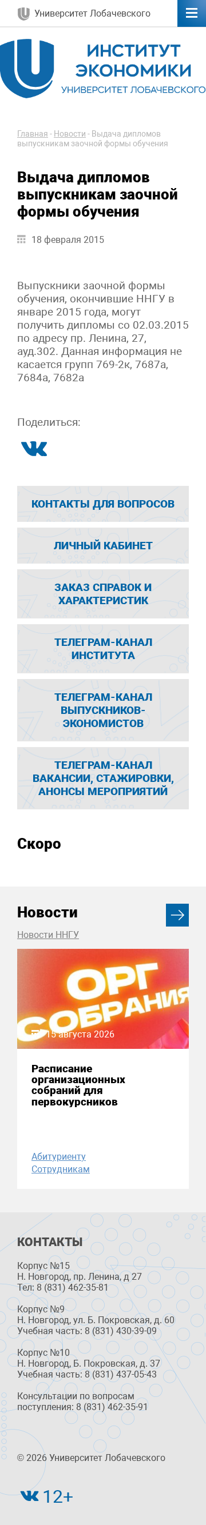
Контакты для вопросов (103, 503)
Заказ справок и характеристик (103, 594)
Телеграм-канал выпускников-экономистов (103, 710)
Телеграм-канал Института (103, 649)
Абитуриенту (58, 1156)
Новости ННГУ (48, 934)
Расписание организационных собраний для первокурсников (78, 1085)
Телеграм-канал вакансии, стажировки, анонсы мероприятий (103, 778)
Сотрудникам (60, 1169)
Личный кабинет (103, 545)
